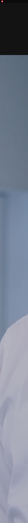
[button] (13, 1)
